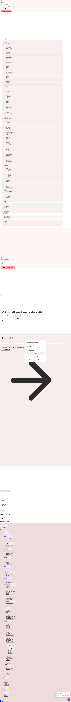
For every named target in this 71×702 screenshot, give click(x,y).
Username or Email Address (32, 342)
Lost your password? (35, 356)
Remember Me (31, 350)
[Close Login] (2, 510)
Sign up (40, 359)
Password (29, 346)
